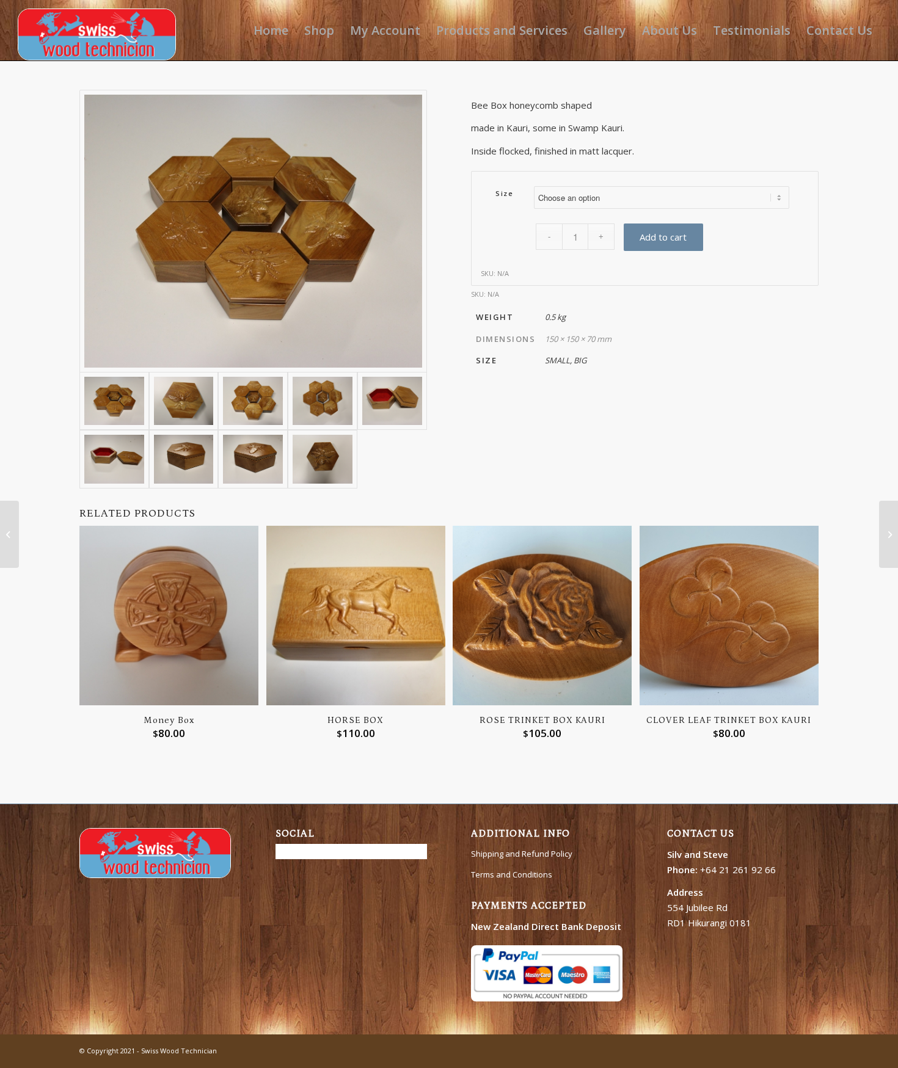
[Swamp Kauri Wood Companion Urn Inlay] (9, 534)
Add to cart (663, 237)
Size (504, 193)
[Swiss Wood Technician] (97, 30)
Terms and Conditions (511, 874)
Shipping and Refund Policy (521, 853)
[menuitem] (271, 30)
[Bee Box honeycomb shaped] (253, 231)
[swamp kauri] (322, 459)
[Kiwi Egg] (888, 534)
